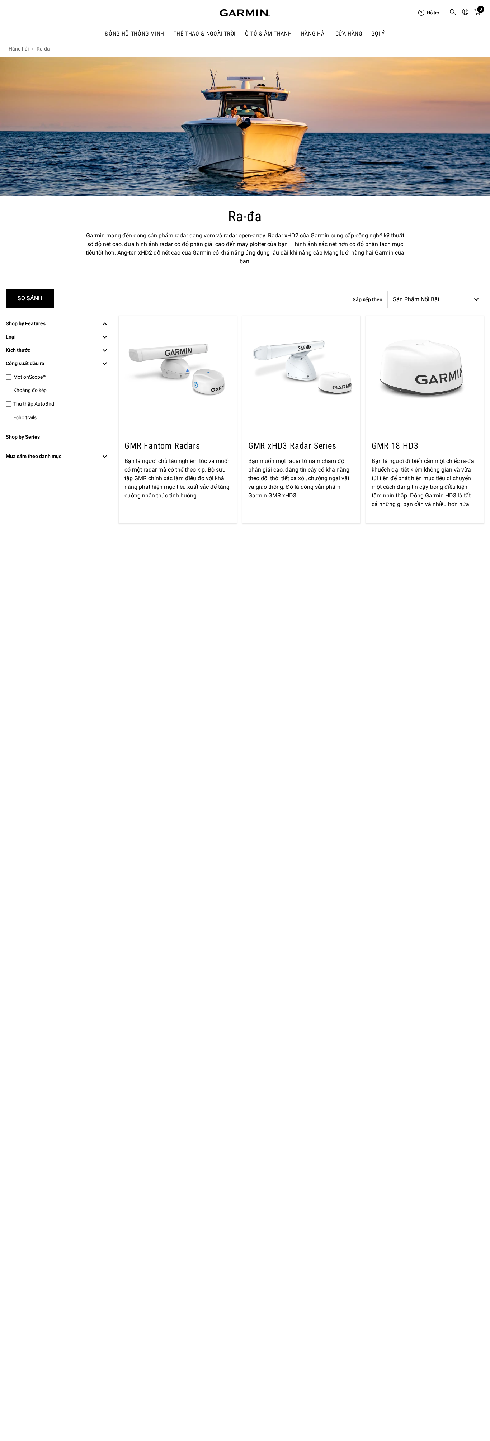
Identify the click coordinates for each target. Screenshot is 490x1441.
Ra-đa (43, 48)
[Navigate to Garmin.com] (245, 13)
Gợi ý (378, 33)
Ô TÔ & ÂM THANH (268, 33)
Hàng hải (313, 33)
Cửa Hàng (348, 33)
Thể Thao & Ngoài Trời (205, 33)
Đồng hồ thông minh (134, 33)
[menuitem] (430, 13)
